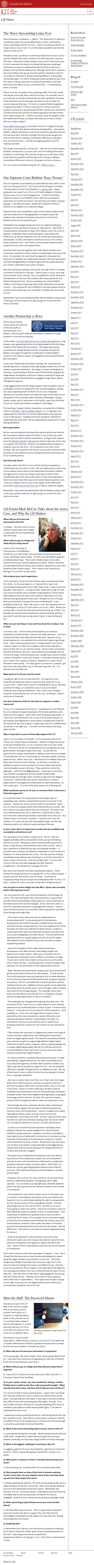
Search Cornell (86, 4)
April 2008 (75, 723)
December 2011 (77, 528)
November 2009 (77, 635)
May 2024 (75, 133)
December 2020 (77, 215)
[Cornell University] (4, 6)
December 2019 (77, 251)
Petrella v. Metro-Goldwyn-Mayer (27, 411)
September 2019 (77, 266)
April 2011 (75, 564)
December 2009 (77, 630)
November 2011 (77, 533)
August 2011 (76, 548)
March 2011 (75, 569)
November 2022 (77, 164)
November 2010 (77, 589)
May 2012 (75, 502)
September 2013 (77, 451)
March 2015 (75, 400)
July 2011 (74, 553)
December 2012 (77, 482)
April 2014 (75, 425)
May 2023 (75, 153)
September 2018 (77, 302)
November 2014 (77, 405)
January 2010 (76, 625)
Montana (32, 441)
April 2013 (75, 461)
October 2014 (76, 410)
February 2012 (76, 517)
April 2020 (75, 230)
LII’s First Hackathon (78, 55)
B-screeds (78, 118)
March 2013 (75, 466)
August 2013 (76, 456)
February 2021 (76, 210)
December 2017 (77, 307)
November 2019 (77, 256)
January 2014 (76, 430)
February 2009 (76, 682)
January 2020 (76, 246)
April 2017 (75, 338)
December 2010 (77, 584)
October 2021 (76, 194)
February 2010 (76, 620)
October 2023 (76, 143)
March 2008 (75, 728)
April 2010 (75, 610)
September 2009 (77, 646)
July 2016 (74, 374)
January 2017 (76, 353)
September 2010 (77, 600)
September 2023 (77, 148)
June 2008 (75, 712)
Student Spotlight (77, 45)
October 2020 (76, 220)
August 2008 (76, 702)
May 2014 (75, 420)
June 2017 (75, 328)
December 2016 (77, 358)
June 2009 (75, 661)
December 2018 (77, 292)
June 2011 (75, 558)
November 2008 (77, 692)
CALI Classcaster (77, 86)
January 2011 (76, 579)
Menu (89, 11)
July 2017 (74, 323)
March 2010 (75, 615)
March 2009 (75, 676)
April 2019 (75, 282)
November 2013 (77, 441)
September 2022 (77, 169)
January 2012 (76, 523)
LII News (7, 19)
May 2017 (75, 333)
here (11, 300)
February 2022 (76, 179)
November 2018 (77, 297)
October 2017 (76, 312)
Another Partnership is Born (22, 316)
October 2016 (76, 369)
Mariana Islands (19, 441)
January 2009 (76, 687)
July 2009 (74, 656)
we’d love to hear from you (26, 485)
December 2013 (77, 435)
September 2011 (77, 543)
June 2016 (75, 379)
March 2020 (75, 235)
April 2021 (75, 205)
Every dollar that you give (14, 126)
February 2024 (76, 138)
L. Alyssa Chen (46, 189)
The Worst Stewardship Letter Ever (27, 33)
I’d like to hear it (48, 165)
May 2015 (75, 394)
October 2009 (76, 641)
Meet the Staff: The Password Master (28, 1297)
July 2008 (74, 707)
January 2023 (76, 158)
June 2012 (75, 497)
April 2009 (75, 671)
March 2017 (75, 343)
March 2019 (75, 287)
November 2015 (77, 389)
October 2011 (76, 538)
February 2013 (76, 471)
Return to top (9, 1561)
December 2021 (77, 184)
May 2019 (75, 276)
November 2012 (77, 487)
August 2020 (76, 225)
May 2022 (75, 174)
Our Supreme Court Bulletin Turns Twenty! (33, 177)
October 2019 (76, 261)
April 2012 (75, 507)
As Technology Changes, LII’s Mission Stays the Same (79, 63)
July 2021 (74, 200)
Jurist (73, 99)
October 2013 (76, 446)
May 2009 (75, 666)
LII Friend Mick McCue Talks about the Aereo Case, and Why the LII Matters (35, 510)
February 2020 (76, 241)
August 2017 (76, 317)
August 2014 (76, 415)
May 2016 (75, 384)
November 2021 (77, 189)
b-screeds (74, 81)
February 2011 (76, 574)
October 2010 (76, 594)
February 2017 (76, 348)
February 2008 (76, 733)
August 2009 (76, 651)
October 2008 (76, 697)
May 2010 (75, 605)
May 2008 (75, 717)
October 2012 (76, 492)
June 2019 (75, 271)
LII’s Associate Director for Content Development (38, 341)
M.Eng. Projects (77, 50)
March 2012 (75, 512)
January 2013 (76, 476)
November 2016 (77, 364)
